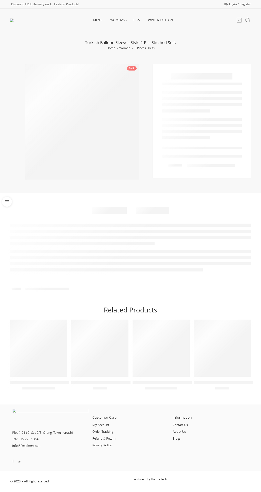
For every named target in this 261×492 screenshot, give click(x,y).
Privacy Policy (102, 445)
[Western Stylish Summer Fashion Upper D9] (222, 348)
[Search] (248, 20)
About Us (179, 432)
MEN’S (97, 20)
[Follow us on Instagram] (19, 461)
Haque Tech (159, 479)
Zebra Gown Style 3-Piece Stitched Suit (163, 382)
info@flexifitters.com (26, 446)
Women (124, 48)
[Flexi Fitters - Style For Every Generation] (20, 20)
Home (111, 48)
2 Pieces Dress (144, 48)
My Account (100, 425)
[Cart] (239, 20)
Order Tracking (102, 432)
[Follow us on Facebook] (13, 461)
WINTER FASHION (160, 20)
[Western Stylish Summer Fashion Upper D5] (99, 348)
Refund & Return (104, 438)
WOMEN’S (117, 20)
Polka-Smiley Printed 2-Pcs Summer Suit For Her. (48, 382)
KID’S (136, 20)
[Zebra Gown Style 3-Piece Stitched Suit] (161, 348)
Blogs (176, 438)
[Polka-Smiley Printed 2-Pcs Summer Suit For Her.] (38, 348)
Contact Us (180, 425)
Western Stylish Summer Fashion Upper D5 (105, 382)
